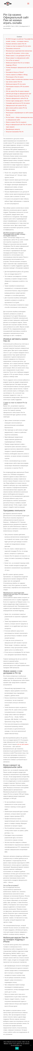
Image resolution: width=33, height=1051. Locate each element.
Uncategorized (23, 26)
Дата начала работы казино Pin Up (16, 108)
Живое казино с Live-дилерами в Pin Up (18, 55)
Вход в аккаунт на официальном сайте (17, 58)
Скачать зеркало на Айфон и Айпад (16, 74)
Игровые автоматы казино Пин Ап (16, 43)
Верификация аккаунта (13, 129)
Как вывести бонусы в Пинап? (15, 72)
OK (17, 1048)
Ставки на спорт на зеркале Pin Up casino (18, 46)
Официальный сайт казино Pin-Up (16, 105)
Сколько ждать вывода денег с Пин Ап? (18, 100)
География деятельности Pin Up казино (18, 103)
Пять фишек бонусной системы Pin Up (17, 96)
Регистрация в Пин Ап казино (15, 77)
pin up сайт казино (22, 744)
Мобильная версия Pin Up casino (16, 84)
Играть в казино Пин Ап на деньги (16, 122)
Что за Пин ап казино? (12, 60)
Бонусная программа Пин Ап (14, 131)
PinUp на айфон (11, 110)
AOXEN (8, 26)
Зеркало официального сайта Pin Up (17, 98)
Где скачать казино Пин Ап (14, 81)
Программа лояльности (13, 48)
